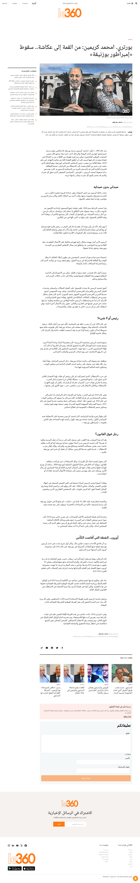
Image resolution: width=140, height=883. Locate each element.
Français (25, 3)
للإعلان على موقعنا (103, 854)
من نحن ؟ (105, 849)
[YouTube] (17, 845)
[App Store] (29, 868)
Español (4, 3)
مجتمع (130, 854)
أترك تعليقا (86, 778)
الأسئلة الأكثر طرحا (103, 852)
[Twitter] (21, 845)
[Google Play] (15, 868)
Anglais (14, 3)
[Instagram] (9, 845)
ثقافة (131, 857)
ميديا (131, 859)
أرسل (59, 824)
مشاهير (130, 864)
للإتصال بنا (105, 859)
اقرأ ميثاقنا (127, 717)
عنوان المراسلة (124, 767)
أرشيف (106, 861)
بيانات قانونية (104, 857)
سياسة (130, 39)
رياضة (130, 861)
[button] (135, 878)
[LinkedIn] (13, 845)
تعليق (128, 733)
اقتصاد (130, 852)
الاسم (127, 758)
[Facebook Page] (25, 845)
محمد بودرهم (117, 122)
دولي (131, 866)
